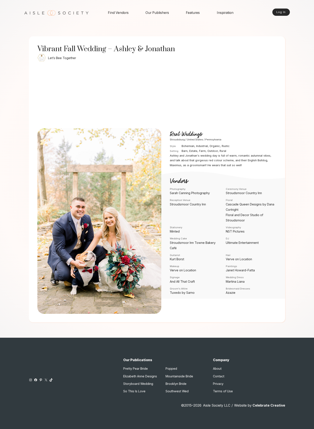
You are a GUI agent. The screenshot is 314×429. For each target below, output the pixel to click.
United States (195, 139)
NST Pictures (235, 231)
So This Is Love (134, 391)
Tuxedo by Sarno (182, 292)
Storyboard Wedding (138, 383)
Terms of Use (223, 391)
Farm (202, 151)
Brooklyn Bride (176, 383)
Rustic (226, 146)
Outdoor (212, 151)
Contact (218, 376)
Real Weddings (186, 134)
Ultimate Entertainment (242, 242)
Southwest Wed (177, 391)
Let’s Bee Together (62, 58)
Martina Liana (235, 281)
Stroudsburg (177, 139)
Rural (223, 151)
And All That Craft (182, 281)
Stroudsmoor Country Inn (244, 193)
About (217, 368)
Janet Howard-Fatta (240, 270)
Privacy (218, 383)
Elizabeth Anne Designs (140, 376)
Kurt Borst (177, 259)
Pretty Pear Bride (135, 368)
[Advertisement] (157, 96)
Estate (193, 151)
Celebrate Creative (268, 405)
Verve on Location (239, 259)
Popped (171, 368)
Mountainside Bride (179, 376)
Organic (215, 146)
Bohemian (188, 146)
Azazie (230, 292)
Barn (185, 151)
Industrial (202, 146)
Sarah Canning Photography (190, 193)
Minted (175, 231)
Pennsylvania (213, 139)
